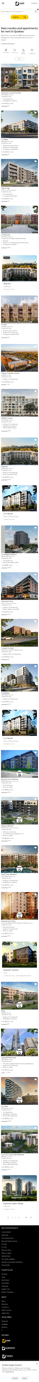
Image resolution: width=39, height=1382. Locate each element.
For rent (4, 1247)
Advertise (5, 1304)
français (34, 3)
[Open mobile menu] (3, 3)
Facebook (5, 1321)
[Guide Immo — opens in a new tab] (19, 1341)
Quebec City (6, 1289)
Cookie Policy (9, 1372)
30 (26, 1217)
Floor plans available (8, 1259)
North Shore (5, 1280)
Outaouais (5, 1286)
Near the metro (6, 1250)
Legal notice (5, 1313)
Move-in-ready (6, 1253)
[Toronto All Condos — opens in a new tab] (19, 1356)
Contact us (5, 1307)
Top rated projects (8, 1238)
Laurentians (5, 1283)
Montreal (4, 1274)
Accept (15, 1378)
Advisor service (6, 1310)
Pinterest (4, 1327)
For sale (4, 1244)
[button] (36, 11)
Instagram (5, 1324)
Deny (24, 1378)
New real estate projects (9, 1241)
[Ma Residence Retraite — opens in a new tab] (19, 1349)
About (3, 1301)
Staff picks (5, 1235)
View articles (6, 1265)
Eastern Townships (7, 1292)
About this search (8, 44)
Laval (3, 1277)
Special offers (6, 1256)
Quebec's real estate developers (12, 1262)
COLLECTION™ (6, 1232)
